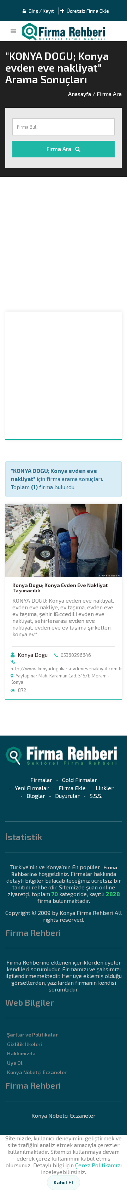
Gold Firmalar (79, 779)
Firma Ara (60, 148)
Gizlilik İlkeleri (24, 1044)
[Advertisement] (63, 244)
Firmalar (41, 779)
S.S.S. (96, 795)
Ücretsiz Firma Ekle (87, 11)
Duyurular (67, 795)
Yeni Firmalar (32, 787)
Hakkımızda (21, 1053)
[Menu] (13, 31)
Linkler (105, 787)
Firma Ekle (72, 787)
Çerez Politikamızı (98, 1165)
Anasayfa (79, 93)
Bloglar (35, 795)
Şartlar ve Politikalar (32, 1035)
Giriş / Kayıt (41, 11)
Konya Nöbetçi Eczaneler (37, 1072)
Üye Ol (15, 1063)
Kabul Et (63, 1182)
